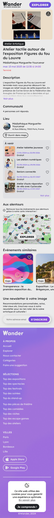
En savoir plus (27, 500)
